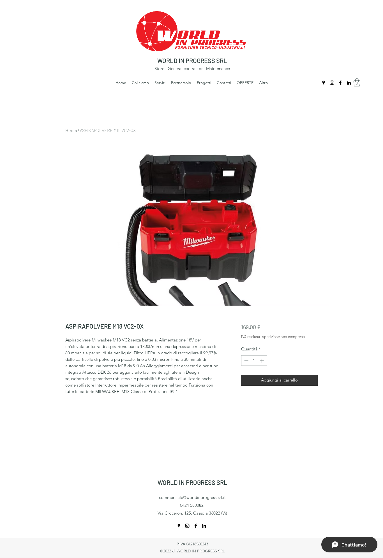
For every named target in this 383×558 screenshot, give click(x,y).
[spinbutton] (254, 360)
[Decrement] (246, 360)
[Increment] (262, 360)
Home (71, 130)
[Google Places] (323, 82)
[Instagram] (332, 82)
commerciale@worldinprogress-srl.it (192, 497)
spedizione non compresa (283, 336)
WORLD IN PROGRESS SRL (192, 60)
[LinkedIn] (349, 82)
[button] (357, 82)
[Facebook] (340, 82)
